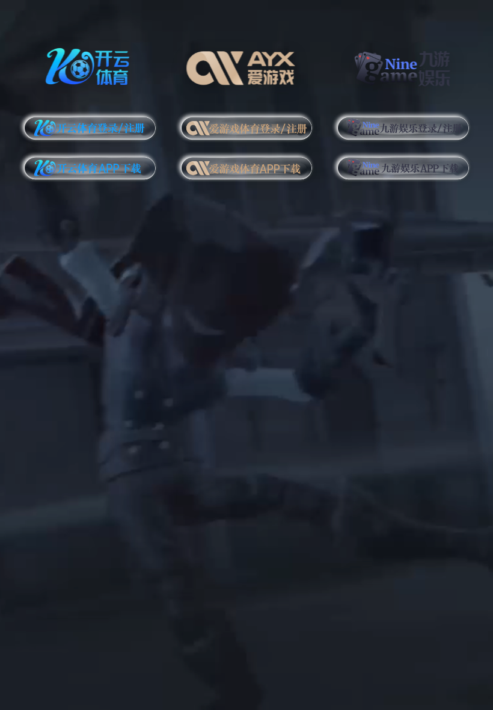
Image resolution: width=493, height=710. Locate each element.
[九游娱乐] (403, 65)
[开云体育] (90, 65)
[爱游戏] (247, 65)
